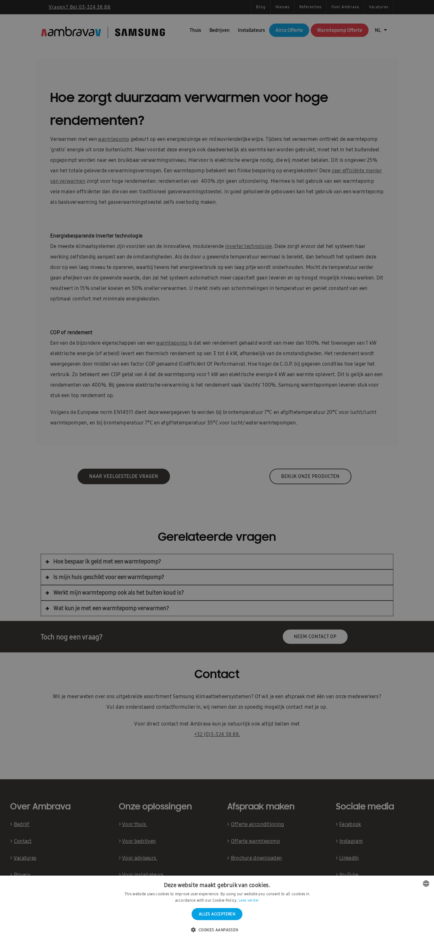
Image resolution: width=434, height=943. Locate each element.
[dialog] (217, 471)
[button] (217, 930)
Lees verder (249, 900)
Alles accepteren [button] (217, 914)
